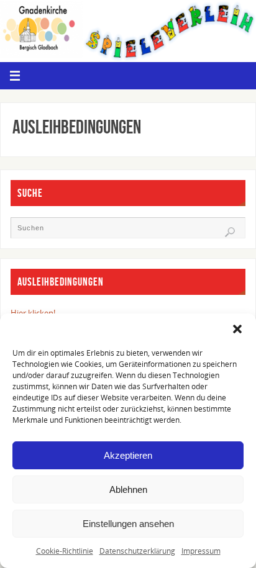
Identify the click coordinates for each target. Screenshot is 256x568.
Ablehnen (128, 489)
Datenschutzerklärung (137, 551)
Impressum (201, 551)
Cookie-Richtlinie (64, 551)
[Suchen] (230, 232)
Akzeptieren (128, 455)
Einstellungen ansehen (128, 523)
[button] (237, 329)
